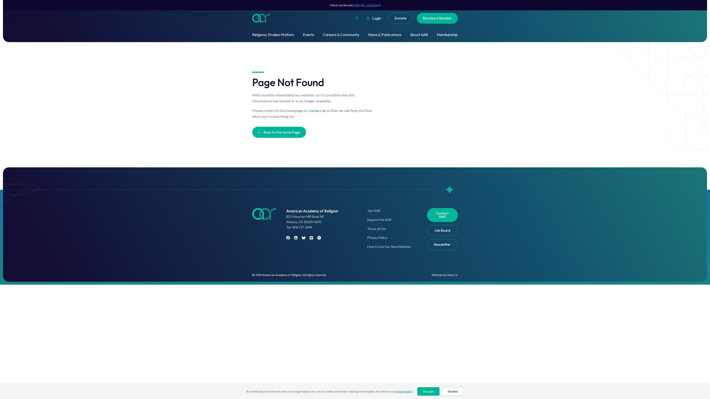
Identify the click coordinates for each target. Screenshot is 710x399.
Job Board (442, 230)
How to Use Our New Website (389, 247)
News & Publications (384, 34)
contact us (317, 110)
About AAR (419, 34)
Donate (400, 18)
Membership (447, 34)
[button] (357, 18)
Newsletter (442, 244)
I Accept (428, 391)
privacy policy (403, 391)
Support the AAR (379, 220)
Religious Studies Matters (273, 34)
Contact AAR (442, 215)
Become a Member (437, 18)
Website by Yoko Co (445, 275)
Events (308, 34)
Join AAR (373, 211)
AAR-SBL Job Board (366, 5)
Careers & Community (341, 34)
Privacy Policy (377, 238)
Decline (453, 391)
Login (376, 18)
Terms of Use (376, 229)
